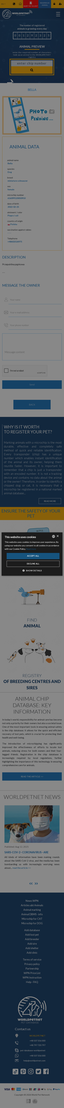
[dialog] (32, 554)
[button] (32, 570)
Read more (31, 549)
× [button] (57, 536)
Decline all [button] (33, 563)
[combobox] (53, 536)
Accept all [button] (33, 556)
